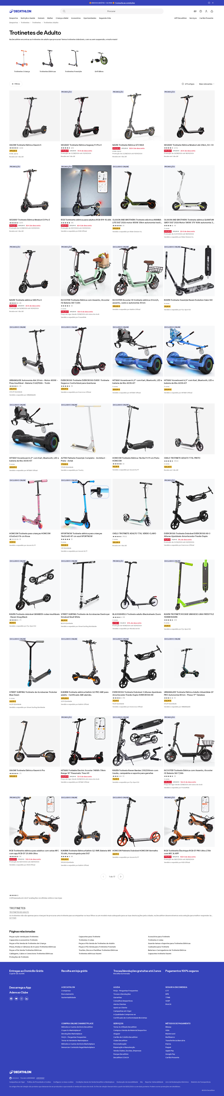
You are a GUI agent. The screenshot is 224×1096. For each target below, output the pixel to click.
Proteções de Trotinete (19, 957)
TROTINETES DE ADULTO (19, 912)
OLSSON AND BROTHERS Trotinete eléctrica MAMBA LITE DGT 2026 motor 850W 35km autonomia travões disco (137, 221)
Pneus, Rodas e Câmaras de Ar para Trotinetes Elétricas (32, 947)
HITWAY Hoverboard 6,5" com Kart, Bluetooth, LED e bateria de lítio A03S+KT (137, 381)
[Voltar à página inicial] (20, 11)
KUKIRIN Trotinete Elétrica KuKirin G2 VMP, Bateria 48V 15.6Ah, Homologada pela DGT (86, 852)
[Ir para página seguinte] (121, 876)
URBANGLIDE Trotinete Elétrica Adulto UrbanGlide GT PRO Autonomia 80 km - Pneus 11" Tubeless (189, 693)
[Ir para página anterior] (103, 876)
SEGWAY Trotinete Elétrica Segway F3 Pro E (81, 145)
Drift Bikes (99, 71)
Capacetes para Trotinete (89, 937)
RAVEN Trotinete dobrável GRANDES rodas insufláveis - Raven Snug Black (34, 615)
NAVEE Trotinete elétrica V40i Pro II (25, 300)
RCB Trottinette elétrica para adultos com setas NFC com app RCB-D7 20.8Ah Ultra (34, 852)
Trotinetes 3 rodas (86, 940)
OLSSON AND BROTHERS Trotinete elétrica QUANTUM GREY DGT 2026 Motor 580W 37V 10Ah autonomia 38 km (189, 221)
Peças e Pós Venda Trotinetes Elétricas (25, 950)
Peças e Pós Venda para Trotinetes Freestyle (97, 947)
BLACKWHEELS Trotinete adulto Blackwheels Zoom (136, 614)
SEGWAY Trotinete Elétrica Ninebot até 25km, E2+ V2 (189, 145)
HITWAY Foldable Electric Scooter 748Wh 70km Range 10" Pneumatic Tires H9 (83, 771)
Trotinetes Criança (22, 71)
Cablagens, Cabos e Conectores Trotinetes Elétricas (31, 954)
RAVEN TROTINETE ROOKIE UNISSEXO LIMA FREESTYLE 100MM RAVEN (189, 615)
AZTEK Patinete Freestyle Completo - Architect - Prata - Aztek (84, 459)
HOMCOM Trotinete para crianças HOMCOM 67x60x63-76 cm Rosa (30, 534)
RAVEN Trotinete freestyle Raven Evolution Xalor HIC (188, 300)
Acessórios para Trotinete (159, 937)
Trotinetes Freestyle (73, 71)
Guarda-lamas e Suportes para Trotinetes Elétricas (169, 943)
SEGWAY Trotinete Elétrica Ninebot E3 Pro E (29, 220)
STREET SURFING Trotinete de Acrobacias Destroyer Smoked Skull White (85, 615)
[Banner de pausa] (209, 3)
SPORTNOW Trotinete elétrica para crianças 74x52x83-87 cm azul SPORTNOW (82, 534)
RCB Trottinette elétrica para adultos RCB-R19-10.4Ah (86, 220)
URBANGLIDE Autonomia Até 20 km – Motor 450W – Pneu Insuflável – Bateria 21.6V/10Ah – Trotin (33, 381)
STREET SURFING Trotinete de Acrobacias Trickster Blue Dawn (33, 693)
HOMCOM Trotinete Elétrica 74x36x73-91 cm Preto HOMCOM (136, 459)
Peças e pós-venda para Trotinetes (23, 937)
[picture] (34, 115)
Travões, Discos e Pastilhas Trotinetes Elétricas (98, 950)
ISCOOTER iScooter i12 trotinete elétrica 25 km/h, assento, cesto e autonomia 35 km (135, 301)
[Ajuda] (200, 11)
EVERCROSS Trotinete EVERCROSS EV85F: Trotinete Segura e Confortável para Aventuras (85, 381)
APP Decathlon (180, 18)
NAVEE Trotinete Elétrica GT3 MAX (128, 145)
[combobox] (207, 84)
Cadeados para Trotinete (158, 947)
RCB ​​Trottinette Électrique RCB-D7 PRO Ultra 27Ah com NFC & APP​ (187, 852)
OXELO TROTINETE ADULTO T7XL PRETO (182, 458)
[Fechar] (213, 3)
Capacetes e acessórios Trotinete (23, 940)
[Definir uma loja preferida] (195, 11)
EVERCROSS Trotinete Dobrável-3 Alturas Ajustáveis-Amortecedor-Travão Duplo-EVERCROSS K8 (137, 693)
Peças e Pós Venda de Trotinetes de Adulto (97, 943)
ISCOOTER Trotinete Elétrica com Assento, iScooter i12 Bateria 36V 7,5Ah (85, 301)
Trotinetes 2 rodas (155, 940)
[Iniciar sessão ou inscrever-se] (206, 11)
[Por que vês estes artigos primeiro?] (183, 84)
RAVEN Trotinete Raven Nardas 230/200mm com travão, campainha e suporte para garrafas (135, 771)
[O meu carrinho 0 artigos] (212, 11)
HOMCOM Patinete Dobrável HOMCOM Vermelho (135, 850)
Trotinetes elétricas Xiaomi (90, 954)
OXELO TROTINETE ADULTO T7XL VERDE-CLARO (134, 533)
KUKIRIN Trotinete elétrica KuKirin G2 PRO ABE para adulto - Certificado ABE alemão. (85, 693)
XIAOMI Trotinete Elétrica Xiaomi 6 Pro (27, 770)
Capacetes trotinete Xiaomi (159, 954)
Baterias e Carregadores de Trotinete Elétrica (167, 950)
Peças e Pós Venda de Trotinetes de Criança (27, 943)
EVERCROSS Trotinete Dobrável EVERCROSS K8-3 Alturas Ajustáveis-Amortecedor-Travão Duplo (187, 534)
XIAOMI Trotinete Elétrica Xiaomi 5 (25, 145)
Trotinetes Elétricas (48, 71)
